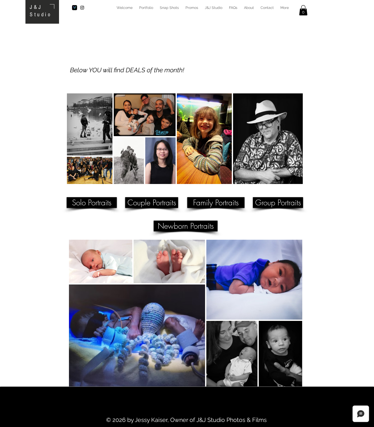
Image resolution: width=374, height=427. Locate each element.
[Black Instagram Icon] (82, 7)
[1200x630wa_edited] (74, 7)
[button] (303, 10)
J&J (36, 7)
